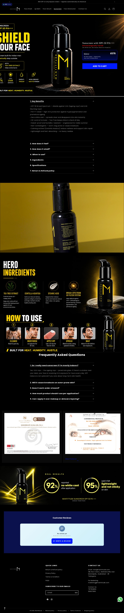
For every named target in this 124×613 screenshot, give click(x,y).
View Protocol (71, 459)
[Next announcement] (114, 2)
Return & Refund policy (54, 570)
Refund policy (49, 610)
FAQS (47, 580)
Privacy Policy (50, 573)
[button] (105, 9)
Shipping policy (89, 610)
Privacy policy (62, 610)
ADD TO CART (100, 66)
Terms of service (75, 610)
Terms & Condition (52, 577)
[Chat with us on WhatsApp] (120, 599)
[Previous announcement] (9, 2)
